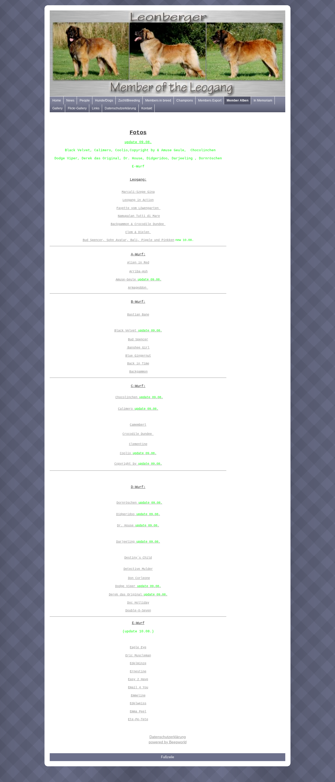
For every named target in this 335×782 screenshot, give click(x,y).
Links (95, 108)
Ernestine (138, 671)
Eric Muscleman (138, 655)
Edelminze (138, 663)
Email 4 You (138, 687)
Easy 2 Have (138, 679)
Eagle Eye (138, 647)
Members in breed (158, 100)
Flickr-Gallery (77, 108)
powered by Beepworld (168, 742)
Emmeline (138, 695)
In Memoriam (263, 100)
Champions (184, 100)
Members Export (209, 100)
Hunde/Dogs (104, 100)
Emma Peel (138, 711)
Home (56, 100)
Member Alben (237, 100)
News (70, 100)
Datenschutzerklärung (120, 108)
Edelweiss (138, 703)
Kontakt (146, 108)
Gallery (57, 108)
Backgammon (138, 372)
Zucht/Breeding (129, 100)
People (85, 100)
